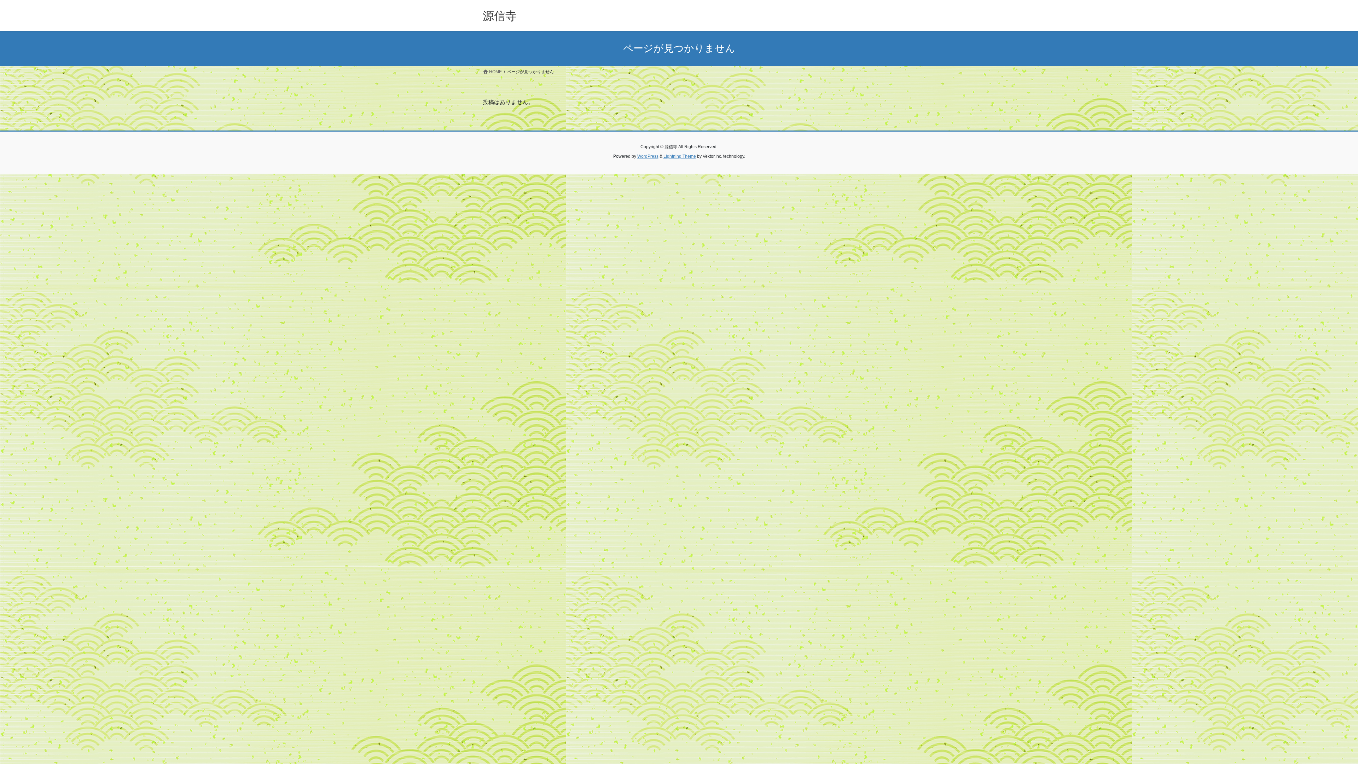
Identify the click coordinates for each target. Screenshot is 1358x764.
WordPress (647, 156)
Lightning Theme (679, 156)
